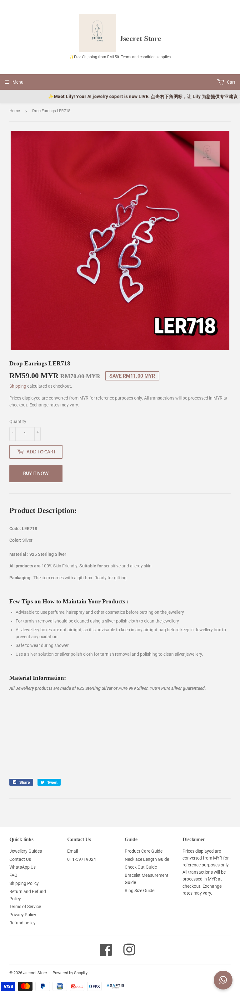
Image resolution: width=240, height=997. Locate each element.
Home (14, 110)
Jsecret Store (35, 972)
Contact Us (20, 859)
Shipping (17, 386)
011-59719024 (81, 859)
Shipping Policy (24, 883)
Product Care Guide (143, 851)
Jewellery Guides (25, 851)
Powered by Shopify (70, 972)
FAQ (13, 875)
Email (72, 851)
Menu (17, 82)
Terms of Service (25, 906)
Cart (230, 82)
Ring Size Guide (139, 890)
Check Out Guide (141, 867)
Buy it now (36, 473)
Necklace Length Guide (147, 859)
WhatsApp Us (22, 867)
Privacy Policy (22, 914)
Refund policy (22, 922)
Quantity (17, 421)
